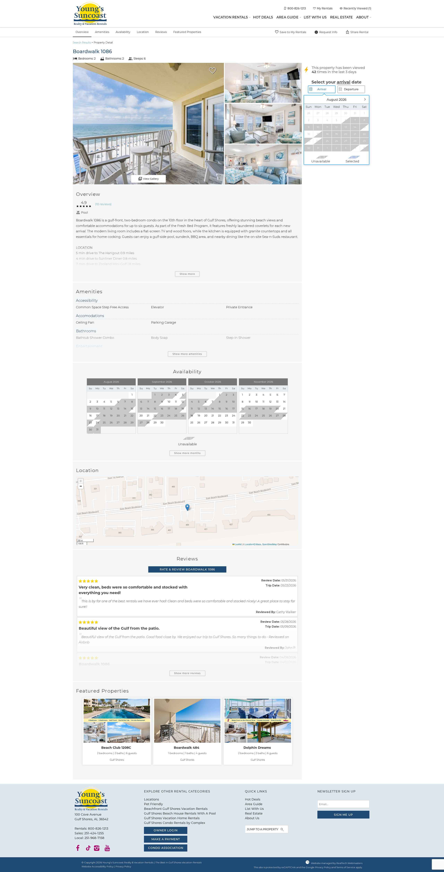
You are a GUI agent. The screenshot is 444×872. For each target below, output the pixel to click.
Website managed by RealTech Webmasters (336, 863)
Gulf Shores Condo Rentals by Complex (174, 823)
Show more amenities (187, 354)
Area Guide (287, 17)
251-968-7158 (94, 838)
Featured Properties (187, 32)
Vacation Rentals (230, 17)
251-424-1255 (94, 833)
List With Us (315, 17)
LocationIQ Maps (253, 544)
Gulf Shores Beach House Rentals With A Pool (180, 813)
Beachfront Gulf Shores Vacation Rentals (176, 809)
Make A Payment (165, 839)
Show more (187, 274)
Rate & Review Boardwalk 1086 (187, 569)
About (362, 17)
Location (143, 32)
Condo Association (165, 848)
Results (82, 42)
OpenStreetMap (269, 544)
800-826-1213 (98, 828)
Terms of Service (345, 867)
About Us (252, 818)
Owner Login (166, 830)
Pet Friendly (153, 804)
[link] (117, 731)
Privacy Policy (123, 866)
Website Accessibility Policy (97, 866)
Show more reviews (187, 673)
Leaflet (237, 544)
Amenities (102, 32)
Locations (151, 799)
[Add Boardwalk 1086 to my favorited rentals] (212, 70)
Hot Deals (263, 17)
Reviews (161, 32)
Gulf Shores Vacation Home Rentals (172, 818)
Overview (82, 32)
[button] (187, 507)
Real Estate (341, 17)
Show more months (187, 453)
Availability (123, 32)
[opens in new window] (80, 849)
